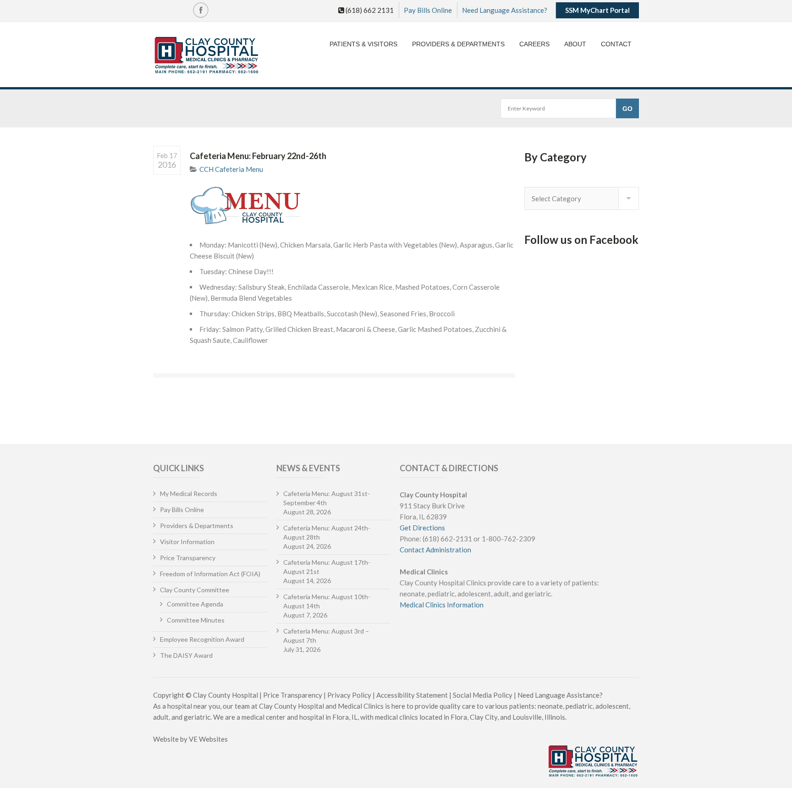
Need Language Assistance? (504, 10)
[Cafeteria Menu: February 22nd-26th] (352, 205)
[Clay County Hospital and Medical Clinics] (206, 56)
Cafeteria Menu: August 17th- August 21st (326, 566)
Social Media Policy (482, 695)
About (575, 44)
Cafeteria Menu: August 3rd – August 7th (326, 635)
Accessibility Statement (412, 695)
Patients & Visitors (363, 44)
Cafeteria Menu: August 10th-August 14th (326, 601)
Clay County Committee (194, 590)
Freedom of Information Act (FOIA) (210, 574)
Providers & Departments (458, 44)
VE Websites (208, 739)
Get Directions (422, 527)
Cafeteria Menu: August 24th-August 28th (326, 532)
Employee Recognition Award (202, 639)
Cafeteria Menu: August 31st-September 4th (326, 498)
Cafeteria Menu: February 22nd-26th (258, 156)
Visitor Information (187, 542)
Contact (616, 44)
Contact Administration (435, 550)
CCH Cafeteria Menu (231, 169)
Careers (534, 44)
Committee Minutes (196, 620)
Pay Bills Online (428, 10)
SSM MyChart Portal (597, 10)
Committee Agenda (195, 604)
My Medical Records (188, 493)
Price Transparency (187, 558)
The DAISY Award (186, 655)
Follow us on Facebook (581, 239)
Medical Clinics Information (442, 605)
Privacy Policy (349, 695)
